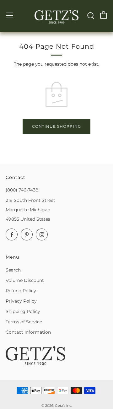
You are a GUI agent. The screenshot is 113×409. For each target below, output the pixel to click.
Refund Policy (21, 290)
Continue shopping (56, 126)
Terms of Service (24, 322)
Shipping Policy (23, 311)
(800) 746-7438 (22, 190)
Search (13, 270)
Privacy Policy (21, 301)
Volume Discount (25, 280)
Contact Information (28, 332)
